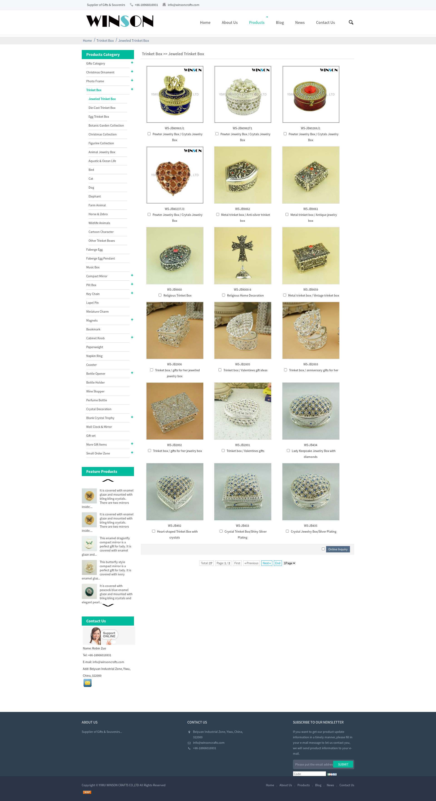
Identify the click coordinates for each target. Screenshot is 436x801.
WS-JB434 (310, 445)
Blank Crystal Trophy (100, 418)
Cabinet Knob (95, 338)
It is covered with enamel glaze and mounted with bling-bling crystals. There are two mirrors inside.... (108, 498)
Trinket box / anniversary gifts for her (313, 370)
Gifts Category (95, 63)
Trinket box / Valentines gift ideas (245, 370)
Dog (91, 187)
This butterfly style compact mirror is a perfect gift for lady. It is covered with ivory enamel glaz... (106, 570)
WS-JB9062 (242, 209)
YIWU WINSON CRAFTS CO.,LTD (119, 785)
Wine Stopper (95, 391)
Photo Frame (95, 81)
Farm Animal (97, 205)
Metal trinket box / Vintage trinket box (313, 295)
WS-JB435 (310, 526)
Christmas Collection (103, 134)
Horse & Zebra (98, 214)
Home (205, 22)
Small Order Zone (98, 453)
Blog (280, 22)
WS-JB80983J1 (174, 128)
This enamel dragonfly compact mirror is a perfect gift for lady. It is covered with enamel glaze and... (106, 546)
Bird (91, 170)
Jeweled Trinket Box (133, 40)
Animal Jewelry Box (102, 152)
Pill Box (91, 285)
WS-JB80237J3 (174, 209)
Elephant (95, 196)
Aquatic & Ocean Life (102, 161)
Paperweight (94, 347)
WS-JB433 (242, 526)
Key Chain (93, 294)
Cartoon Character (101, 232)
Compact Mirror (96, 276)
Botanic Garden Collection (106, 125)
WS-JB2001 (242, 445)
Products (257, 22)
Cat (91, 179)
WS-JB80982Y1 (242, 128)
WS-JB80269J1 (310, 128)
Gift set (91, 436)
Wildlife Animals (99, 223)
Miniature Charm (97, 311)
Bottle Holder (95, 382)
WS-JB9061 (310, 209)
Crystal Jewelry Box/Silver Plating (313, 531)
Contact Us (325, 22)
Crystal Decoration (98, 409)
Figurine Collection (101, 143)
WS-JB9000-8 (242, 289)
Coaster (91, 365)
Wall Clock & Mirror (99, 427)
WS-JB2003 (310, 364)
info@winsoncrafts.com (183, 5)
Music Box (92, 267)
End (277, 563)
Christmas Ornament (100, 72)
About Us (230, 22)
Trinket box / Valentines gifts (245, 451)
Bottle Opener (95, 374)
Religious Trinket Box (177, 295)
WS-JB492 (174, 526)
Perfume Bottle (96, 400)
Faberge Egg (94, 249)
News (300, 22)
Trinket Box (105, 40)
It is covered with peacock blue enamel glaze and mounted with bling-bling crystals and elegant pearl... (107, 594)
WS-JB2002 (174, 445)
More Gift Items (96, 444)
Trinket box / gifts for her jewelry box (177, 451)
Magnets (92, 320)
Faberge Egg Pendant (100, 258)
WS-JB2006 (174, 364)
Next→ (267, 563)
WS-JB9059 (310, 289)
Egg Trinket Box (99, 117)
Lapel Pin (92, 303)
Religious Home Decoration (245, 295)
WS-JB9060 (174, 289)
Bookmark (93, 329)
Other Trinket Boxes (102, 241)
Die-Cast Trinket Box (102, 108)
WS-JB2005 (242, 364)
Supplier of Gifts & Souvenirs (106, 5)
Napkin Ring (94, 356)
